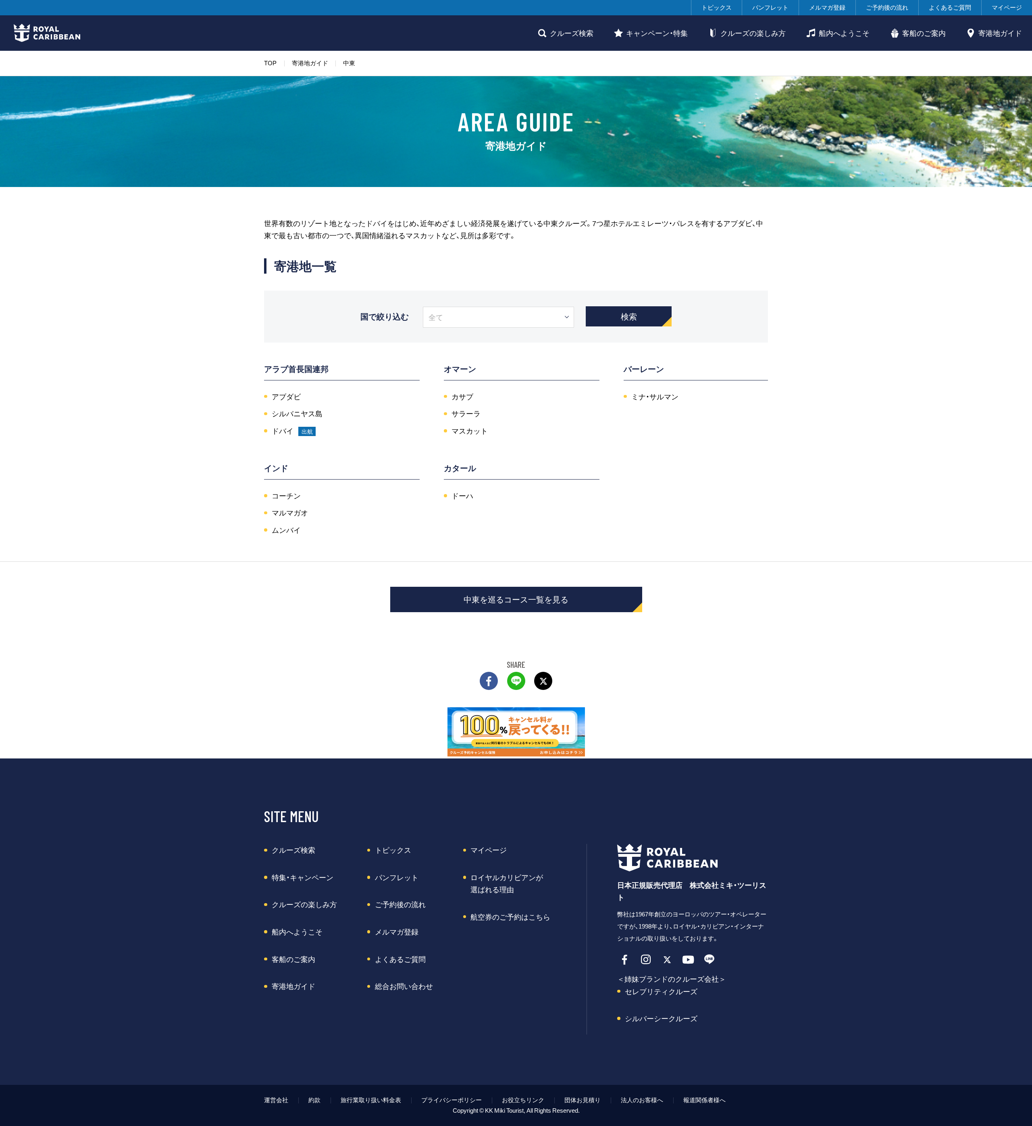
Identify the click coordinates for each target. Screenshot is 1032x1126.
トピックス (716, 7)
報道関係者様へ (704, 1099)
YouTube (688, 959)
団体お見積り (582, 1099)
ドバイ (282, 431)
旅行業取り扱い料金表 (371, 1099)
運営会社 (276, 1099)
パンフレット (770, 7)
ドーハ (462, 495)
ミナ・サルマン (654, 396)
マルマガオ (290, 512)
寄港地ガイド (1000, 33)
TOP (270, 62)
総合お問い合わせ (404, 986)
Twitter (543, 681)
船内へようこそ (844, 33)
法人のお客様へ (642, 1099)
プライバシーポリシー (451, 1099)
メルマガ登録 (827, 7)
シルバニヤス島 (297, 413)
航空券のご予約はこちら (510, 917)
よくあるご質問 (950, 7)
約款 (314, 1099)
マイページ (1007, 7)
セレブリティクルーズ (661, 991)
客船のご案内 (924, 33)
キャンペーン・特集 (657, 33)
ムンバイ (286, 530)
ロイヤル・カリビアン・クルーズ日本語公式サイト (672, 857)
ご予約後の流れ (887, 7)
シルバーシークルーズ (661, 1018)
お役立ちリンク (523, 1099)
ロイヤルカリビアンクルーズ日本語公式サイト (47, 33)
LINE (516, 681)
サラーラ (466, 413)
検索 (629, 316)
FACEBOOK (489, 681)
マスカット (470, 431)
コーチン (286, 495)
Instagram (646, 959)
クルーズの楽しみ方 (753, 33)
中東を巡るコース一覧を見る (516, 599)
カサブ (462, 396)
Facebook (625, 959)
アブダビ (286, 396)
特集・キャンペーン (302, 877)
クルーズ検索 (571, 33)
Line (709, 959)
